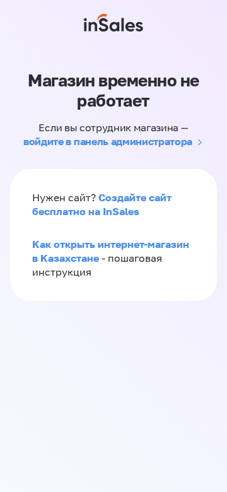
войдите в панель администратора (107, 141)
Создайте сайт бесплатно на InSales (102, 204)
